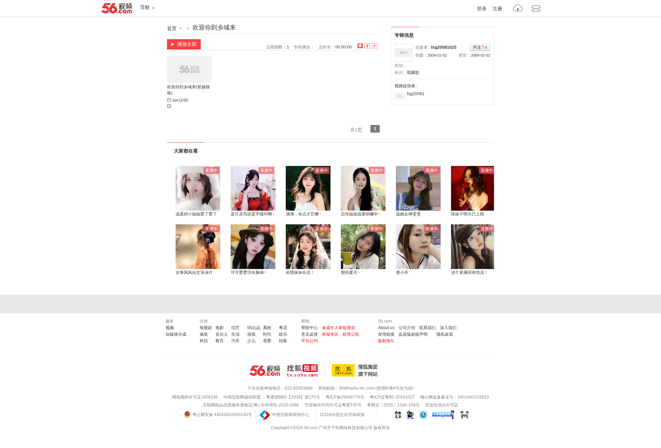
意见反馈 (309, 334)
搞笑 (204, 334)
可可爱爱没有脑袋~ (248, 272)
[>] (518, 9)
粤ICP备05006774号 (345, 397)
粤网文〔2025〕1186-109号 (393, 405)
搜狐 (356, 370)
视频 (170, 327)
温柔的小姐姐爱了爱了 (196, 214)
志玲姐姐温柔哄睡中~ (360, 214)
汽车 (235, 340)
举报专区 (330, 334)
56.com (117, 9)
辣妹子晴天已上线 (467, 214)
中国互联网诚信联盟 (242, 397)
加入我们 (448, 327)
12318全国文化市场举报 (342, 414)
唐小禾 (402, 272)
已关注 (480, 48)
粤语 (283, 327)
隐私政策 (445, 334)
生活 (235, 334)
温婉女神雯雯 (408, 214)
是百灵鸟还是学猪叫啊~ (252, 214)
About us (386, 327)
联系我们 (427, 327)
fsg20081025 (444, 47)
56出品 (253, 327)
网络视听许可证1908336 (195, 397)
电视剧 (206, 327)
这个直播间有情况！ (469, 272)
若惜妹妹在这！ (300, 272)
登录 (481, 9)
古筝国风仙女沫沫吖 (194, 272)
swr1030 (180, 100)
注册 (497, 9)
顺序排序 (367, 45)
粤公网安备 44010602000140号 (222, 414)
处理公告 (351, 334)
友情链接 (386, 334)
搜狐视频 (306, 370)
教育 (220, 340)
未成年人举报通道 (338, 327)
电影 (220, 327)
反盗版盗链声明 (413, 334)
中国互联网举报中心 (290, 414)
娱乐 (283, 334)
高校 (267, 327)
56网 (265, 370)
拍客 (283, 340)
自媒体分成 (176, 334)
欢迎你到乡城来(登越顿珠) (188, 90)
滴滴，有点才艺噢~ (303, 214)
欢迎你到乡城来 (214, 27)
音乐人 (222, 334)
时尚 (267, 334)
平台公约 (309, 340)
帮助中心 (309, 327)
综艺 (235, 327)
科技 (204, 340)
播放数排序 (374, 45)
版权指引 (386, 340)
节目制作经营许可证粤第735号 (333, 405)
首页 (172, 28)
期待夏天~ (350, 272)
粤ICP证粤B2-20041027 (392, 397)
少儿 (251, 340)
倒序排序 (360, 45)
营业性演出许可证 (441, 405)
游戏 (251, 334)
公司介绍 (407, 327)
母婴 (267, 340)
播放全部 (187, 44)
